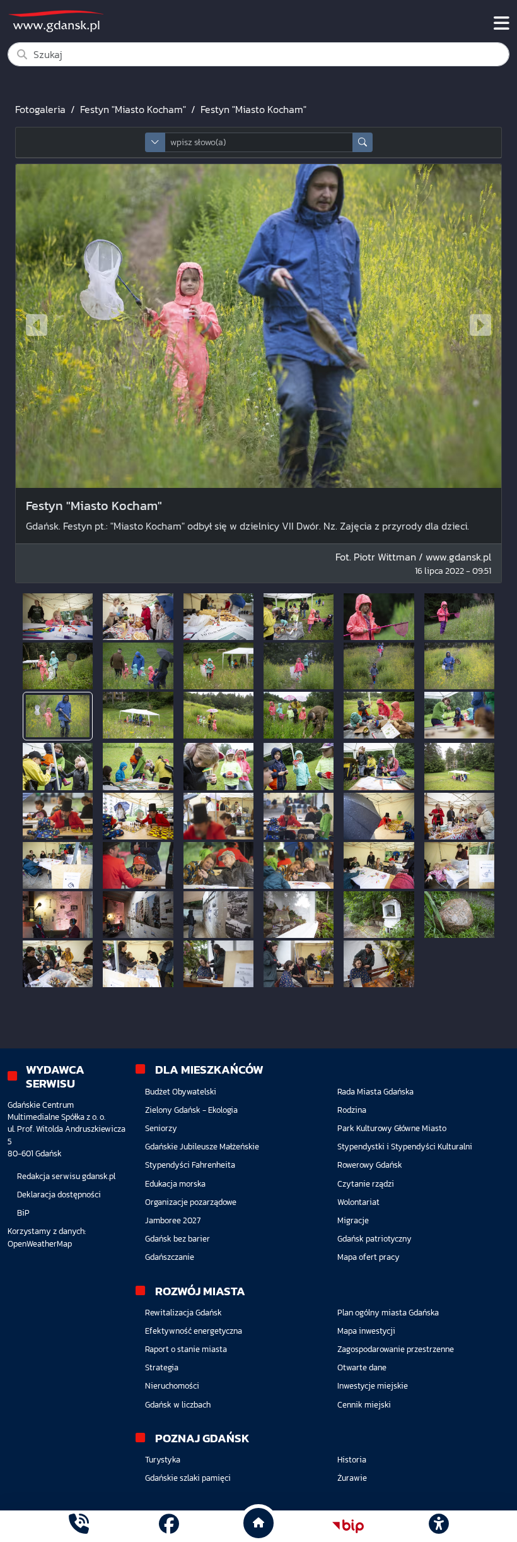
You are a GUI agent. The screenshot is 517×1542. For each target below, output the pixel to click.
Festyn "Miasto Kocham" (133, 109)
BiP (23, 1213)
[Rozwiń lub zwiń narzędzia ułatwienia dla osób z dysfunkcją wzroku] (438, 1526)
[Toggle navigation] (501, 23)
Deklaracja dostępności (59, 1195)
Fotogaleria (40, 109)
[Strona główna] (79, 1526)
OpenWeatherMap (40, 1244)
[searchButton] (362, 142)
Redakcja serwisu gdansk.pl (66, 1176)
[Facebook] (169, 1526)
